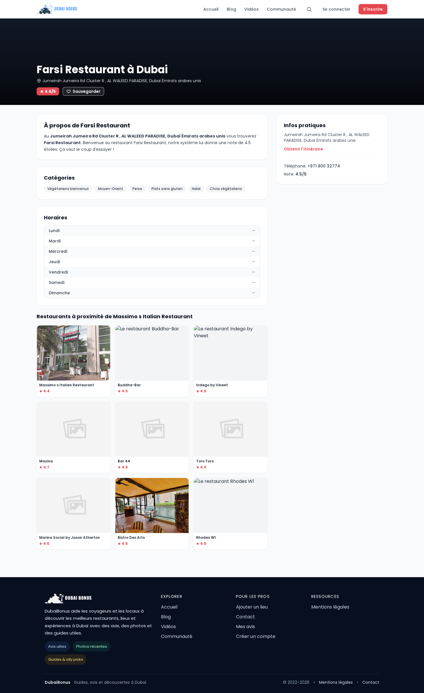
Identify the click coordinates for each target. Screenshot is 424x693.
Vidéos (251, 9)
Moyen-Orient (110, 188)
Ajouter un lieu (252, 607)
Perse (137, 188)
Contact (245, 616)
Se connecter (336, 9)
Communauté (281, 9)
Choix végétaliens (226, 188)
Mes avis (245, 626)
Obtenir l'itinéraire (303, 149)
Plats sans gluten (167, 188)
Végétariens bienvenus (68, 188)
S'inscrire (373, 9)
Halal (196, 188)
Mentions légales (330, 607)
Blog (231, 9)
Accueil (211, 9)
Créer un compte (255, 636)
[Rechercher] (309, 9)
